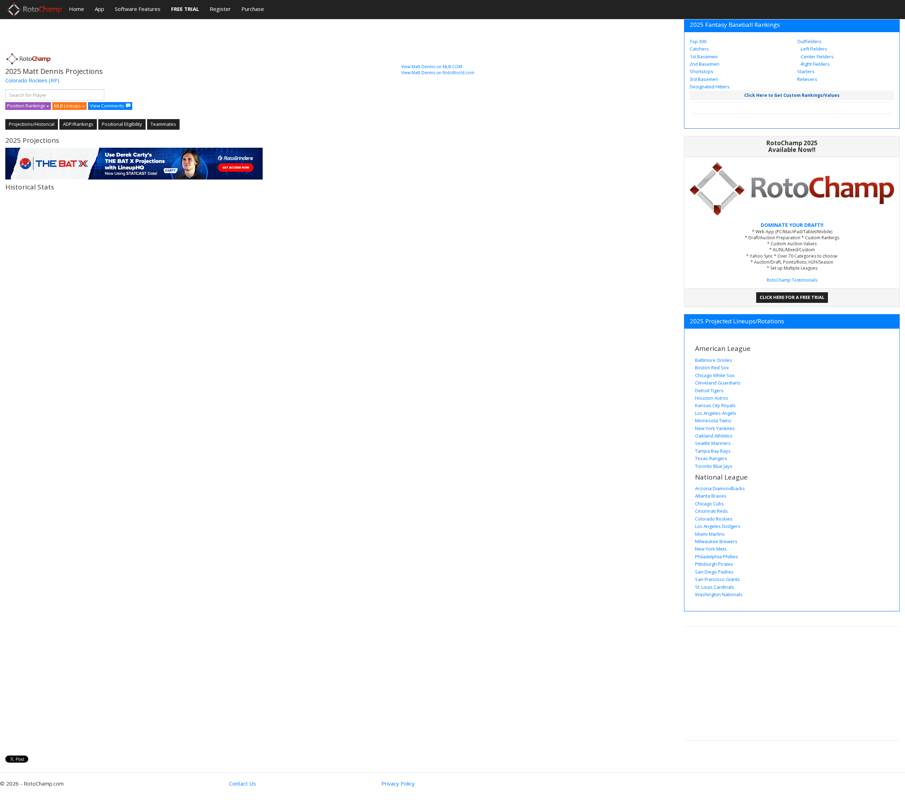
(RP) (54, 80)
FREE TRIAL (185, 8)
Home (76, 8)
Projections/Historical (31, 124)
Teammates (163, 124)
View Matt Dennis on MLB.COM (431, 67)
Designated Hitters (710, 86)
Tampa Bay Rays (713, 451)
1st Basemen (704, 56)
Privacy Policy (398, 783)
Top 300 (698, 41)
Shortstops (701, 71)
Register (220, 8)
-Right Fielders (814, 64)
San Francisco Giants (717, 579)
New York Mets (711, 549)
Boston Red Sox (712, 367)
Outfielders (809, 41)
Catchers (699, 49)
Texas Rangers (711, 458)
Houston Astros (711, 398)
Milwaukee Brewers (716, 541)
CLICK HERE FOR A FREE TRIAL (792, 297)
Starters (805, 71)
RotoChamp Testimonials (792, 280)
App (99, 8)
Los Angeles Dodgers (717, 526)
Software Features (137, 8)
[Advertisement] (134, 33)
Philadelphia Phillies (716, 556)
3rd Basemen (704, 79)
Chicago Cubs (709, 503)
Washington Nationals (718, 594)
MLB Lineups (68, 105)
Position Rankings (26, 105)
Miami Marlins (710, 534)
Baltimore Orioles (713, 360)
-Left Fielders (813, 49)
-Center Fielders (816, 56)
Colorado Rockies (26, 80)
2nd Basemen (704, 64)
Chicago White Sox (715, 375)
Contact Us (242, 783)
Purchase (252, 8)
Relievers (807, 79)
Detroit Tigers (709, 390)
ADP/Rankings (78, 124)
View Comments (107, 105)
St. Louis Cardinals (714, 587)
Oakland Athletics (713, 436)
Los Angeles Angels (715, 413)
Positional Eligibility (122, 124)
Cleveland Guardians (718, 383)
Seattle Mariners (713, 443)
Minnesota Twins (713, 420)
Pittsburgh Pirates (714, 564)
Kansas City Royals (715, 405)
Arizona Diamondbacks (720, 488)
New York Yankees (715, 428)
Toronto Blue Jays (713, 466)
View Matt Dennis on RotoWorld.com (437, 73)
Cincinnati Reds (711, 511)
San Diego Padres (714, 572)
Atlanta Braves (710, 496)
